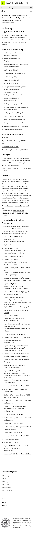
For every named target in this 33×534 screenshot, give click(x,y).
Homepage (5, 15)
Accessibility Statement (10, 491)
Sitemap (5, 482)
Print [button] (4, 502)
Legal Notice (6, 485)
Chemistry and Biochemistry (19, 15)
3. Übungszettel (9, 414)
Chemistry (5, 18)
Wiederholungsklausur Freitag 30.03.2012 (15, 150)
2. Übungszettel (9, 386)
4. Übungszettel (9, 436)
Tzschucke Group (6, 20)
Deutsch (5, 505)
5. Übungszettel (9, 454)
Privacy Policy (7, 488)
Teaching (16, 20)
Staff (4, 479)
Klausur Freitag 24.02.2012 (10, 146)
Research (12, 18)
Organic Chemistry (23, 18)
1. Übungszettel (9, 334)
